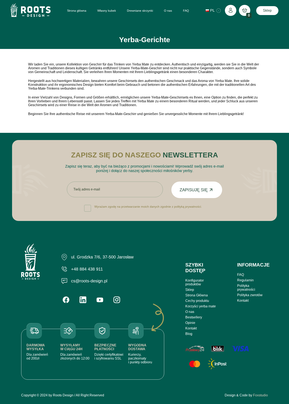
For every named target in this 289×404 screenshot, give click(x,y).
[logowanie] (230, 10)
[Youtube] (100, 299)
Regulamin (245, 280)
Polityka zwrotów (250, 295)
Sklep (267, 10)
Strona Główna (196, 295)
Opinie (190, 323)
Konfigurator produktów (194, 282)
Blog (188, 334)
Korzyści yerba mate (200, 306)
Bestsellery (193, 317)
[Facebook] (66, 299)
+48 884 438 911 (87, 269)
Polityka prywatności (246, 287)
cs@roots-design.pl (89, 281)
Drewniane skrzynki (140, 10)
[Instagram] (117, 299)
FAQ (186, 10)
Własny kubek (106, 10)
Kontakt (191, 328)
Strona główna (76, 10)
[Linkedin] (83, 299)
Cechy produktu (197, 301)
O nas (168, 10)
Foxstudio (260, 395)
